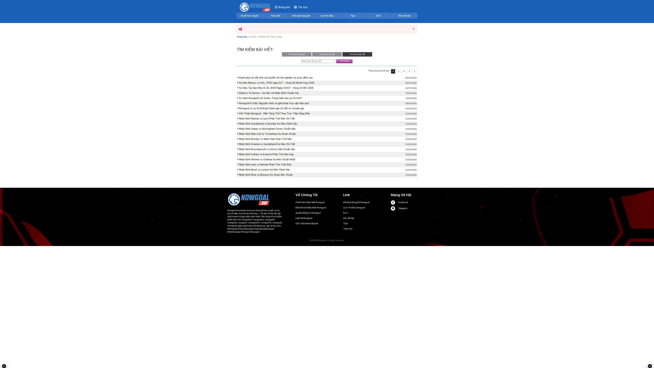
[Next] (415, 71)
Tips (353, 15)
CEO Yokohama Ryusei (306, 223)
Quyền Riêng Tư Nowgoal (308, 213)
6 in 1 (345, 213)
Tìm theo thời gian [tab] (296, 54)
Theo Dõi (347, 228)
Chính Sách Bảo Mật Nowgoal (310, 202)
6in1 (378, 15)
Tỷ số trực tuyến (250, 15)
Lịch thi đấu (327, 15)
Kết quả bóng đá (301, 15)
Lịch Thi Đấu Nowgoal (354, 207)
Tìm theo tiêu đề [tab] (357, 54)
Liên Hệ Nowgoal (303, 218)
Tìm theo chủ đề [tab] (327, 54)
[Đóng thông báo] (413, 29)
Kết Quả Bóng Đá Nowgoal (356, 202)
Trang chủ (242, 36)
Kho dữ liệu (404, 15)
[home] (255, 7)
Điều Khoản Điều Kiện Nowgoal (310, 207)
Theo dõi (275, 15)
